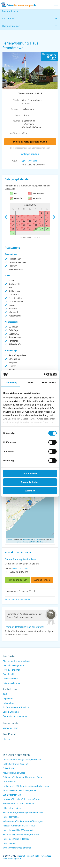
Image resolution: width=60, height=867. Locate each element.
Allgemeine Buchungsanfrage (16, 661)
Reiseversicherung (11, 683)
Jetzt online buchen (17, 579)
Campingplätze (10, 674)
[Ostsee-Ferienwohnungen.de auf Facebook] (5, 745)
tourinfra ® (37, 539)
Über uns (7, 739)
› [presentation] (54, 70)
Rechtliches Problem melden (18, 599)
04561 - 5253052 (29, 161)
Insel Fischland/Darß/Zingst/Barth (18, 830)
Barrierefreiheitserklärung (15, 716)
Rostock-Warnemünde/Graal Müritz (19, 825)
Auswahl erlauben (30, 482)
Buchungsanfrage (11, 25)
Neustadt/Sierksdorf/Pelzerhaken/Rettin (21, 799)
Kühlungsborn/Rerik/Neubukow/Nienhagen (23, 821)
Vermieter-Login (10, 728)
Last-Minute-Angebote (13, 665)
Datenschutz (8, 703)
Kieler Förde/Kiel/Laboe (14, 772)
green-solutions (22, 542)
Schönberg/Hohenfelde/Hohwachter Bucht (22, 777)
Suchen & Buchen (11, 10)
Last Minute (8, 18)
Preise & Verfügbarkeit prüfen (30, 141)
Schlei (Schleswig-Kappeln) (15, 764)
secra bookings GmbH (29, 856)
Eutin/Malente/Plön (12, 794)
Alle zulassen (30, 473)
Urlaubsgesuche (10, 678)
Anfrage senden (30, 154)
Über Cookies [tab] (49, 382)
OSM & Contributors (36, 542)
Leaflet (10, 539)
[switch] (52, 442)
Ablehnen (30, 490)
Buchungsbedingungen (20, 147)
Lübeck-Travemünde (12, 808)
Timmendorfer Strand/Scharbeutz (18, 803)
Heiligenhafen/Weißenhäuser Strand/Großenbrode (26, 786)
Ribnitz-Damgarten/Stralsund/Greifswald (21, 834)
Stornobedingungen (41, 147)
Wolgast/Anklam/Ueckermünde (17, 847)
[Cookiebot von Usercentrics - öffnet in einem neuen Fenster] (44, 374)
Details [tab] (30, 382)
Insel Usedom (9, 843)
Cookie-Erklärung (11, 711)
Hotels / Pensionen (11, 669)
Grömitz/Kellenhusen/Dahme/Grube (19, 790)
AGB (5, 694)
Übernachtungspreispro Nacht (49, 56)
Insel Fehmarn (9, 781)
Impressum (8, 698)
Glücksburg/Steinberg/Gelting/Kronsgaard (22, 759)
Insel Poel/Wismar (11, 816)
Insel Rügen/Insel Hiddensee (16, 838)
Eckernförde (8, 768)
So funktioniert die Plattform (16, 707)
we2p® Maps (27, 539)
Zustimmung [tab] (10, 382)
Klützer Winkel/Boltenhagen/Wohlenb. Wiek (23, 812)
